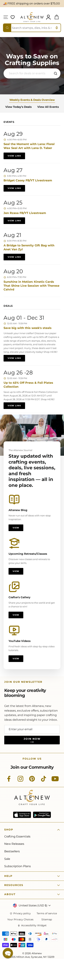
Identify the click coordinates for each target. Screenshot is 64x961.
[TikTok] (43, 780)
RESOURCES (13, 885)
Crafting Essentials (17, 836)
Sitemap (46, 919)
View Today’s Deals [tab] (18, 107)
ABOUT (10, 894)
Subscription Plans (17, 866)
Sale (7, 859)
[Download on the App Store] (22, 815)
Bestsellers (12, 851)
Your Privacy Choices (20, 919)
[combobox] (32, 28)
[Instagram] (20, 780)
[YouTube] (55, 780)
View (16, 527)
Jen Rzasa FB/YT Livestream (25, 213)
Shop (8, 829)
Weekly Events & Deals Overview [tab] (32, 100)
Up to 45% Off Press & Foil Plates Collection (28, 384)
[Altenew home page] (32, 17)
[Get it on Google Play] (42, 815)
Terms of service (47, 913)
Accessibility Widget (34, 925)
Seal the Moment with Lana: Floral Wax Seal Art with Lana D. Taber (29, 146)
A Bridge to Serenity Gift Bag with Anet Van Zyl (29, 247)
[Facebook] (8, 780)
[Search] (7, 28)
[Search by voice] (57, 28)
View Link (14, 156)
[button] (54, 65)
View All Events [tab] (48, 107)
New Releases (14, 844)
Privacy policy (22, 913)
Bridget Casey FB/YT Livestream (28, 180)
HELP (8, 876)
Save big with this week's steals (28, 328)
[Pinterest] (32, 780)
